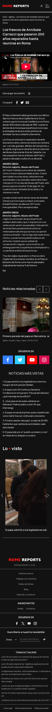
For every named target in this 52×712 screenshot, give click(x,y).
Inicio (5, 17)
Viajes (23, 340)
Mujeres (12, 340)
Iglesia (12, 17)
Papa (18, 340)
